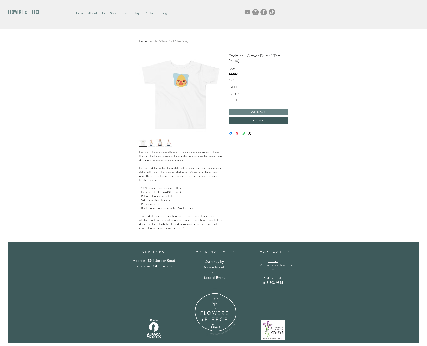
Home (143, 41)
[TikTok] (272, 12)
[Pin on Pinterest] (237, 133)
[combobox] (258, 86)
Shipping (233, 73)
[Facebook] (263, 12)
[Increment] (241, 100)
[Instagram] (255, 12)
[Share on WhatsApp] (243, 133)
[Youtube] (247, 12)
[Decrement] (231, 100)
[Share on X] (250, 133)
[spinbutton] (236, 100)
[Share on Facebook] (231, 133)
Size (231, 80)
